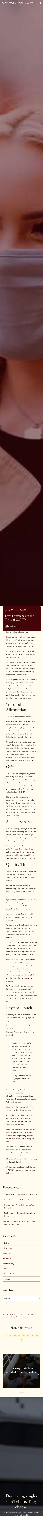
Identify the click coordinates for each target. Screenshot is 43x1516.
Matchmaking (9, 1263)
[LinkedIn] (24, 1335)
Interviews (7, 1258)
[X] (10, 1335)
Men (6, 1269)
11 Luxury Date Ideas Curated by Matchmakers (21, 1195)
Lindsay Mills (9, 1315)
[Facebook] (6, 1335)
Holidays (7, 1253)
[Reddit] (19, 1335)
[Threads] (28, 1335)
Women (7, 1279)
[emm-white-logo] (17, 3)
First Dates (8, 1248)
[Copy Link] (21, 1340)
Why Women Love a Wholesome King (17, 1200)
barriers (27, 978)
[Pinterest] (32, 1335)
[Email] (37, 1335)
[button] (4, 1374)
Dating (7, 610)
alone (31, 889)
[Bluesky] (15, 1335)
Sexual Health (9, 1274)
